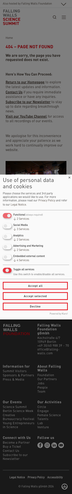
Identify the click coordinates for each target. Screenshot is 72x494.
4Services (21, 260)
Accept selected (35, 296)
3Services (21, 229)
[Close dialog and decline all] (69, 177)
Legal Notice (18, 204)
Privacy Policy (46, 200)
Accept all (35, 285)
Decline (35, 306)
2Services (21, 219)
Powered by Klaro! (59, 314)
